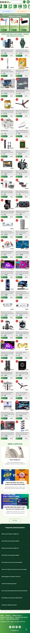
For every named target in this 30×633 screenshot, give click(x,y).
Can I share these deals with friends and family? (15, 590)
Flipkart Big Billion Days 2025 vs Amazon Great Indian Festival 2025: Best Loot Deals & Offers (15, 483)
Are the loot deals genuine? (9, 583)
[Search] (24, 1)
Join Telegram (7, 11)
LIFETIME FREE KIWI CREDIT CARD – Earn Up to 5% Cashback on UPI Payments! (15, 508)
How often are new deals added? (10, 541)
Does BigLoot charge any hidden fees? (12, 597)
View (11, 55)
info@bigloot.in (15, 630)
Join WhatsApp (23, 11)
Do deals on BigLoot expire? (9, 605)
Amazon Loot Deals (21, 617)
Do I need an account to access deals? (12, 562)
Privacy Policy (17, 615)
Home (2, 615)
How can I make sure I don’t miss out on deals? (14, 569)
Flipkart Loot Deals (7, 617)
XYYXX (2, 619)
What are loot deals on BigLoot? (10, 534)
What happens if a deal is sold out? (11, 576)
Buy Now (3, 30)
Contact (8, 615)
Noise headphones (15, 459)
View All (15, 520)
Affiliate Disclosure (12, 619)
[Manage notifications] (26, 629)
